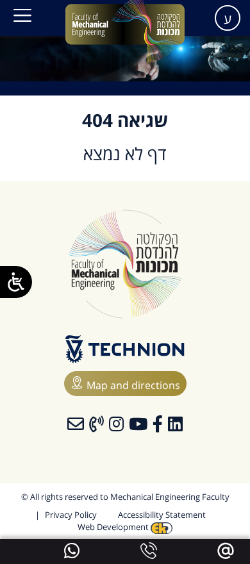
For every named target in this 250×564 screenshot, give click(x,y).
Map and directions (133, 385)
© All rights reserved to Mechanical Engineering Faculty (125, 496)
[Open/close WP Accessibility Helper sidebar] (16, 282)
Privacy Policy (71, 514)
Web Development (114, 527)
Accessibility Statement (162, 514)
